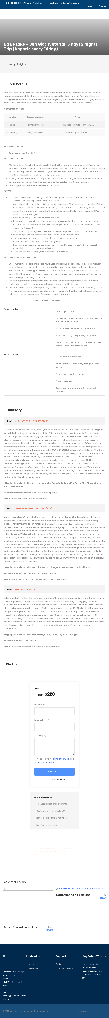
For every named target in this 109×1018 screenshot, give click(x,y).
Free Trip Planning (64, 968)
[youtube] (77, 6)
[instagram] (81, 6)
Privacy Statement (44, 762)
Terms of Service (60, 758)
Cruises (59, 964)
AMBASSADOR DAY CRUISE (73, 895)
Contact (33, 968)
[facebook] (73, 6)
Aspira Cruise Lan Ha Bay (20, 927)
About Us (33, 964)
